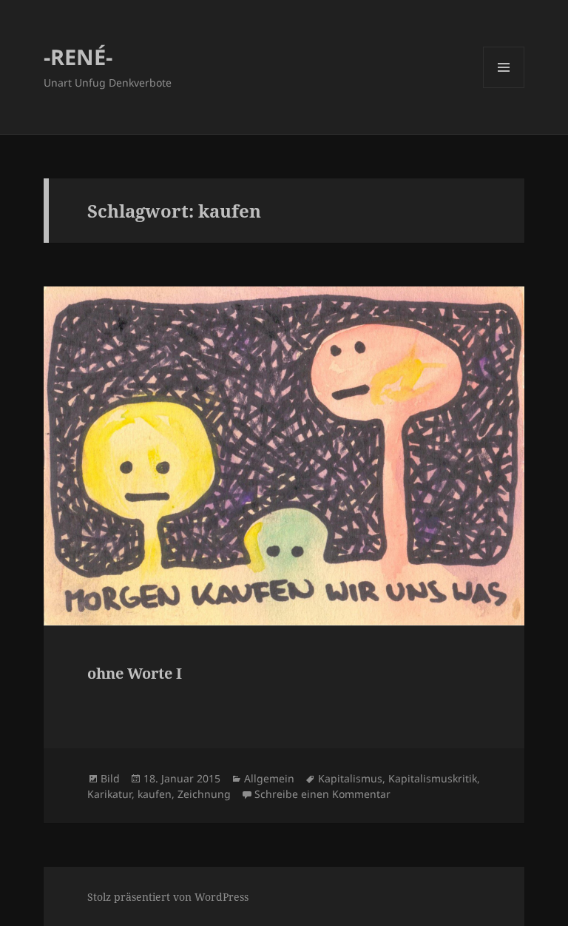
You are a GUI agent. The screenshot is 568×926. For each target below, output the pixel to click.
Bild (110, 778)
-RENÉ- (78, 56)
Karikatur (109, 794)
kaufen (155, 794)
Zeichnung (204, 794)
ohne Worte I (134, 673)
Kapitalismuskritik (432, 778)
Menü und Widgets (504, 87)
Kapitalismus (350, 778)
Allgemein (269, 778)
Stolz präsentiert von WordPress (167, 897)
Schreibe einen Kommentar (322, 794)
